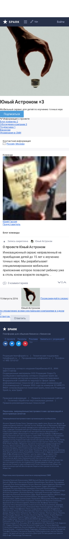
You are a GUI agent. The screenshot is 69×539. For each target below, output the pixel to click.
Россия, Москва (15, 143)
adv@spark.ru (43, 358)
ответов (5, 315)
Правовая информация (14, 398)
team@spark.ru (20, 356)
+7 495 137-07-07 (10, 360)
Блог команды (9, 121)
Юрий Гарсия (11, 223)
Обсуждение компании (13, 124)
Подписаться (12, 114)
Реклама (33, 339)
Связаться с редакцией (52, 339)
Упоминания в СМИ (10, 132)
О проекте (10, 339)
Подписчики (7, 127)
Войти (60, 21)
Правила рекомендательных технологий (24, 403)
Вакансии (5, 130)
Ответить (20, 318)
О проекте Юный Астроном (24, 247)
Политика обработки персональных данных (30, 400)
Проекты (21, 339)
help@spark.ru (10, 358)
